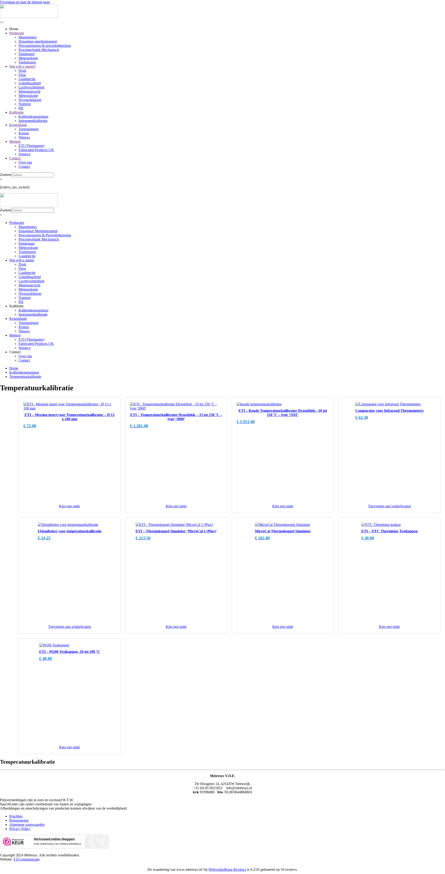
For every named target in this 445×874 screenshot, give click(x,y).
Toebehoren (27, 62)
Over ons (25, 162)
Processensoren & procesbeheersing (45, 46)
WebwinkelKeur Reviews (227, 869)
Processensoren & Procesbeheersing (45, 235)
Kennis (24, 133)
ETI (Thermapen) (31, 146)
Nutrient (25, 104)
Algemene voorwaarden (26, 824)
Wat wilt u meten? (22, 66)
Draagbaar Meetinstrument (38, 231)
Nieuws (24, 137)
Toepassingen (28, 129)
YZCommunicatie (26, 859)
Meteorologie (28, 58)
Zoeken (5, 175)
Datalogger (27, 54)
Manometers (28, 37)
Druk (22, 71)
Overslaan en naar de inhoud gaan (25, 2)
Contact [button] (15, 352)
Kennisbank (18, 125)
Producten (16, 33)
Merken (15, 141)
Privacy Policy (20, 829)
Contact (15, 158)
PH (21, 108)
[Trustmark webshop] (54, 847)
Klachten (15, 816)
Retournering (19, 820)
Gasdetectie (27, 79)
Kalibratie (16, 112)
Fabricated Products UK (36, 150)
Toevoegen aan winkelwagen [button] (389, 506)
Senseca (24, 154)
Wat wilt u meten (21, 260)
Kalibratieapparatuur (33, 116)
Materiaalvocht (29, 91)
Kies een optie (69, 506)
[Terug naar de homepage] (29, 17)
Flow (22, 75)
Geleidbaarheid (30, 83)
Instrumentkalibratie (33, 121)
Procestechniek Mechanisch (39, 50)
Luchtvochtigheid (31, 87)
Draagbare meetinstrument (38, 41)
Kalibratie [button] (16, 306)
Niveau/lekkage (30, 100)
